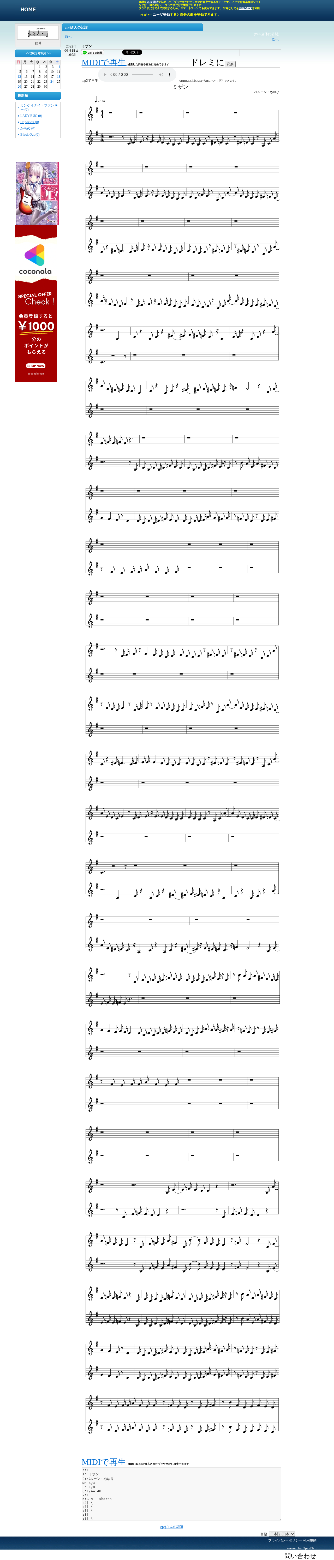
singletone (28, 10)
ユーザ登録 (161, 14)
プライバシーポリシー (285, 1540)
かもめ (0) (27, 128)
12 (19, 77)
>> (49, 53)
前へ (68, 37)
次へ (275, 39)
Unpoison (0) (29, 122)
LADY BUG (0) (31, 116)
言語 (263, 1534)
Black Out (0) (29, 134)
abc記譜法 (152, 2)
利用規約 (310, 1540)
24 (51, 81)
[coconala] (36, 380)
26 (19, 86)
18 (58, 77)
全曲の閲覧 (245, 8)
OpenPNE (310, 1548)
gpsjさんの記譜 (171, 1527)
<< (27, 53)
